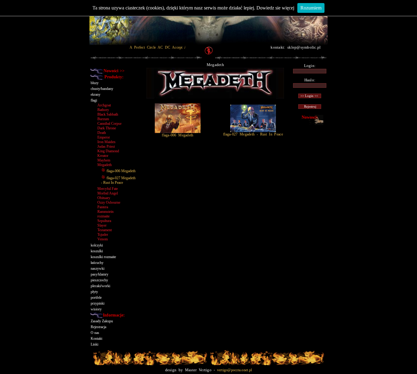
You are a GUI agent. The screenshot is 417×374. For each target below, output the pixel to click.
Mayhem (103, 160)
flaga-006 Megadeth (121, 171)
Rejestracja (98, 327)
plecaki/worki (100, 286)
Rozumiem (310, 7)
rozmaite (103, 216)
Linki (94, 344)
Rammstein (105, 211)
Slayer (102, 225)
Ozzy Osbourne (108, 202)
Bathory (103, 110)
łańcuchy (97, 263)
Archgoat (104, 105)
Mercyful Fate (107, 189)
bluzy (95, 83)
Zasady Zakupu (102, 321)
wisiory (96, 309)
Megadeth (104, 165)
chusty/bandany (102, 89)
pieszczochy (99, 280)
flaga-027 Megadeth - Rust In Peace (118, 180)
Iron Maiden (106, 142)
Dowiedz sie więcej (275, 7)
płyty (94, 292)
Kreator (102, 156)
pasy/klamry (99, 274)
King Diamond (108, 151)
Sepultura (104, 221)
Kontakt (96, 338)
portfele (96, 297)
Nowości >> (114, 71)
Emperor (103, 137)
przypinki (97, 303)
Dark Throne (106, 128)
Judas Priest (106, 146)
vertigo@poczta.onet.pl (234, 370)
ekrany (95, 94)
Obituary (103, 198)
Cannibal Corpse (109, 123)
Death (101, 133)
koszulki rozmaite (103, 257)
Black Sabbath (107, 114)
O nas (95, 333)
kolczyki (97, 245)
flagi (94, 100)
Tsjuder (102, 234)
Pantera (102, 207)
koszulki (97, 251)
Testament (104, 230)
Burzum (103, 119)
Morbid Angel (107, 193)
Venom (102, 239)
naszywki (97, 268)
